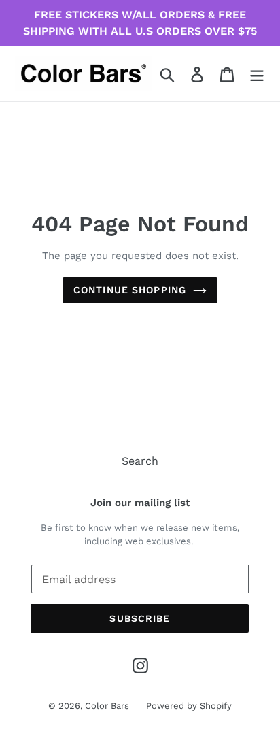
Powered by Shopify (189, 706)
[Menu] (257, 74)
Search (140, 460)
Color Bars (107, 706)
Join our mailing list (140, 503)
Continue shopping (129, 289)
